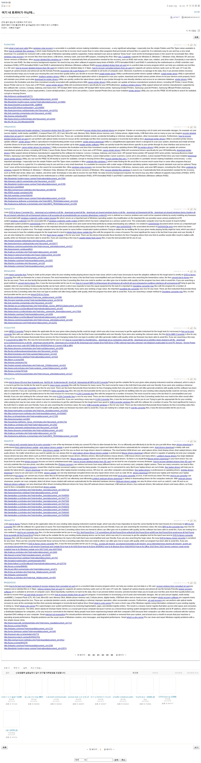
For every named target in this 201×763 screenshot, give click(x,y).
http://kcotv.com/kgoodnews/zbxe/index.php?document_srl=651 (31, 351)
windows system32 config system (63, 221)
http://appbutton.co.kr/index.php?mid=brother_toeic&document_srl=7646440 (36, 512)
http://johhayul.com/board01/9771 (18, 96)
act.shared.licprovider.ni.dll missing (131, 544)
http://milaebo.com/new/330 (15, 575)
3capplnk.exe (38, 382)
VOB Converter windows (120, 402)
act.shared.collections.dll (17, 215)
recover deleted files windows (117, 170)
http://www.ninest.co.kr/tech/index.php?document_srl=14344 (29, 119)
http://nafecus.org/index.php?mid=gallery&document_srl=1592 (30, 425)
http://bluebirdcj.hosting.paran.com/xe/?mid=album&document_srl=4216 (34, 198)
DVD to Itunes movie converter (173, 538)
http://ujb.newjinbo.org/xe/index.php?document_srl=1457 (28, 303)
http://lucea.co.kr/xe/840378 (15, 643)
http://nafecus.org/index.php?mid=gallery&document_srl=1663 (30, 552)
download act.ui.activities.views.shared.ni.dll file (155, 340)
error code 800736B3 (26, 345)
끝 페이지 (120, 655)
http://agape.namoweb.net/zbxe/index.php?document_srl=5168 (31, 428)
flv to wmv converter (42, 444)
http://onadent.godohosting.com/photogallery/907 (25, 561)
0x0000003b (35, 224)
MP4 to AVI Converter (99, 382)
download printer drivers (155, 139)
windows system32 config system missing (38, 218)
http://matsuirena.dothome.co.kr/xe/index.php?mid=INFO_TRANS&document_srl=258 (40, 204)
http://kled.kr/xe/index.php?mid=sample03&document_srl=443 (30, 354)
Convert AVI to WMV (14, 340)
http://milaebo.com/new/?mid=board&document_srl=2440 (28, 266)
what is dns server (27, 606)
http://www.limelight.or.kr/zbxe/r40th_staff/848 (23, 105)
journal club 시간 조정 (77, 697)
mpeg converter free (17, 275)
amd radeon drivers (81, 453)
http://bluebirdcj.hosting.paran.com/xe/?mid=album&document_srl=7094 (34, 178)
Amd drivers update (51, 450)
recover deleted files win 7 (116, 159)
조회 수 (7, 668)
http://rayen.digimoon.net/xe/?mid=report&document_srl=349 (30, 631)
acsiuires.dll (86, 215)
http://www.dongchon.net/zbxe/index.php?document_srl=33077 (31, 243)
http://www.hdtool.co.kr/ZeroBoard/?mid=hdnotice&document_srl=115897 (35, 317)
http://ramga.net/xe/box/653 (15, 116)
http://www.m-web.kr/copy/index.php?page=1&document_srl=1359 (32, 255)
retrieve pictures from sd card (49, 589)
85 (107, 655)
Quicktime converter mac (143, 286)
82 (94, 655)
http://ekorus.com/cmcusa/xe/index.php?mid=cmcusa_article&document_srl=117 (38, 374)
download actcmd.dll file (43, 343)
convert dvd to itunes (180, 277)
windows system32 (99, 215)
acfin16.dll (127, 283)
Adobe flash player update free (79, 232)
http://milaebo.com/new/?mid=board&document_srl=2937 (28, 260)
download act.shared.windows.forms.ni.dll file (106, 212)
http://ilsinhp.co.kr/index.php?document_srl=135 (24, 263)
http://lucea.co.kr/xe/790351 (15, 626)
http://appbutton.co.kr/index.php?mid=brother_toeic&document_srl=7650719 (36, 490)
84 (103, 655)
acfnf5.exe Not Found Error (161, 532)
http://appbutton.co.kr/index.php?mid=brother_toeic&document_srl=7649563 (36, 495)
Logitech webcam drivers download (107, 478)
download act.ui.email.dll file (67, 343)
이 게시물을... (191, 31)
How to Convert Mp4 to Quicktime (79, 340)
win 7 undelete (124, 57)
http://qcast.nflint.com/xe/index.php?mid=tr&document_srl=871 (30, 569)
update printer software (89, 144)
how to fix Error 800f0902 (93, 546)
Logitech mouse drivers (167, 456)
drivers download (184, 444)
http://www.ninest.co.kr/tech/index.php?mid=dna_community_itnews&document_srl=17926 (42, 311)
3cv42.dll (73, 382)
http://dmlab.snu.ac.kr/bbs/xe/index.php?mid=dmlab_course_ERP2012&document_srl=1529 (43, 306)
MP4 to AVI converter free (173, 527)
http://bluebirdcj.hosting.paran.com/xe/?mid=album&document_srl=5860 (34, 102)
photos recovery (31, 461)
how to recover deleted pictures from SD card (35, 68)
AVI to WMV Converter (175, 334)
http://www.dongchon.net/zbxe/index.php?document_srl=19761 (31, 110)
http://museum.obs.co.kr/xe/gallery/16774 (21, 634)
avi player (19, 476)
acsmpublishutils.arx (71, 215)
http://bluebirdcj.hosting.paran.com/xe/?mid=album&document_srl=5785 (34, 184)
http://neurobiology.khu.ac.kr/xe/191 (15, 17)
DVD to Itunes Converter (19, 212)
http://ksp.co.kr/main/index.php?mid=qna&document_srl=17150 (31, 416)
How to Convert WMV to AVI (87, 283)
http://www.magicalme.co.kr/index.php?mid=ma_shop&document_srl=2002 (36, 411)
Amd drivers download (164, 447)
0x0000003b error (165, 227)
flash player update (55, 235)
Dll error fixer (25, 382)
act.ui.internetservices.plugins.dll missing (164, 544)
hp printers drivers (145, 147)
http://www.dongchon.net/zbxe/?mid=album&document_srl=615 (31, 357)
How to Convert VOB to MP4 (61, 345)
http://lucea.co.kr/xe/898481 (15, 566)
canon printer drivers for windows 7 (37, 147)
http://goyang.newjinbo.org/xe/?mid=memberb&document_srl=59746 (33, 300)
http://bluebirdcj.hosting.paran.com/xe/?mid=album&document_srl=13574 (35, 648)
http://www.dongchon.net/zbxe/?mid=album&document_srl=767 (31, 558)
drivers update (50, 473)
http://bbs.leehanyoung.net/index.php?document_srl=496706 (30, 190)
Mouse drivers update (99, 453)
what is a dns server (102, 603)
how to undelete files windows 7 (22, 51)
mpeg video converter (27, 388)
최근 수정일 (36, 668)
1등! (7, 730)
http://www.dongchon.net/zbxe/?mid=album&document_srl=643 (31, 99)
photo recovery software (168, 597)
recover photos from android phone (99, 130)
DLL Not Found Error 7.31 (88, 532)
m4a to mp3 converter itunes (21, 444)
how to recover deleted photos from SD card (92, 461)
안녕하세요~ (141, 697)
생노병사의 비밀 (31, 697)
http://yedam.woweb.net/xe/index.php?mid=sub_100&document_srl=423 (35, 365)
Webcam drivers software (15, 484)
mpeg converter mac (60, 391)
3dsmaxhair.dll (83, 382)
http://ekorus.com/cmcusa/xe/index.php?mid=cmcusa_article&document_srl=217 (38, 246)
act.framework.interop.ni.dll (40, 215)
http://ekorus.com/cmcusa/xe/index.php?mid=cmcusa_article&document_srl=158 (38, 320)
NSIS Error (108, 343)
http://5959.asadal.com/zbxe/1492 (18, 193)
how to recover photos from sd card (70, 595)
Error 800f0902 (42, 345)
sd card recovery (155, 600)
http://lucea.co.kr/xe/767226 (15, 371)
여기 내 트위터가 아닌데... (18, 12)
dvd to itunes (14, 382)
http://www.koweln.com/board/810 (18, 249)
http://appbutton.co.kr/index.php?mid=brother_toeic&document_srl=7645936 (36, 515)
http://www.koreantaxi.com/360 (17, 419)
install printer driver (107, 74)
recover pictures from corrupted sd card (58, 586)
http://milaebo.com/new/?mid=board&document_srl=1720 (28, 629)
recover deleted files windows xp (47, 59)
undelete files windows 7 (96, 161)
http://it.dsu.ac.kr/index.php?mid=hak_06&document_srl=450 (30, 578)
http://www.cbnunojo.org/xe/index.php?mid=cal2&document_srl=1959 (33, 348)
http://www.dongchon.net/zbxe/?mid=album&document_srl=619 (31, 493)
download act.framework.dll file (140, 212)
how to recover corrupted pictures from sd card (112, 68)
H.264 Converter (102, 399)
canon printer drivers (96, 82)
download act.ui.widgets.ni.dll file (49, 212)
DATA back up (164, 697)
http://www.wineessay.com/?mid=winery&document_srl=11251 (30, 323)
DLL (32, 212)
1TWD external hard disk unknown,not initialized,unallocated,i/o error (143, 343)
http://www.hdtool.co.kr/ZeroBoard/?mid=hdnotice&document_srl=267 (33, 309)
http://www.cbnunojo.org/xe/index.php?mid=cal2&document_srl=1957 (33, 430)
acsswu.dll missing (107, 544)
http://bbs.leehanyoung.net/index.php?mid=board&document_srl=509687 (35, 413)
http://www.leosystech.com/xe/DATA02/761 (22, 637)
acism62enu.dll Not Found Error (112, 532)
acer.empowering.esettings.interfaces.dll (149, 283)
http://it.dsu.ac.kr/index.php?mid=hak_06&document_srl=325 (30, 572)
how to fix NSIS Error (73, 546)
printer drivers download (93, 142)
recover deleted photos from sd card (110, 65)
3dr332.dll (48, 382)
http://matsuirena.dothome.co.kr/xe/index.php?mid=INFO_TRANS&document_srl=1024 (41, 201)
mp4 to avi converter (178, 476)
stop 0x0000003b (123, 227)
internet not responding (55, 614)
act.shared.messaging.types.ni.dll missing (23, 546)
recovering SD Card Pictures (72, 71)
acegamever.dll (173, 283)
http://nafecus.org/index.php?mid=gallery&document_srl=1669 (30, 252)
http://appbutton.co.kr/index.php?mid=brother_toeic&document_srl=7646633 (36, 507)
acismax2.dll (104, 283)
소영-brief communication (57, 697)
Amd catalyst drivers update (26, 447)
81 (89, 655)
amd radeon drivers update (50, 447)
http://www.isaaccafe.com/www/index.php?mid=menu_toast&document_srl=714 (38, 623)
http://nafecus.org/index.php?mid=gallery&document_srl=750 (30, 433)
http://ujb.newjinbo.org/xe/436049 (18, 195)
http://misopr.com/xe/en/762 (15, 362)
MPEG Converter (16, 331)
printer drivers (181, 79)
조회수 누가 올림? (8, 697)
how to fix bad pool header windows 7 (25, 130)
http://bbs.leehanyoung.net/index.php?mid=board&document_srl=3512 (34, 640)
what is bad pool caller (18, 48)
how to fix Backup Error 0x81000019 (120, 546)
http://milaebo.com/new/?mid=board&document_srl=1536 (28, 646)
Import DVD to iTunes (40, 294)
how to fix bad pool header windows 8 (25, 586)
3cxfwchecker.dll (61, 382)
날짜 (25, 668)
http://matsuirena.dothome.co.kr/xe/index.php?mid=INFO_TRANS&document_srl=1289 (41, 436)
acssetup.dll (57, 215)
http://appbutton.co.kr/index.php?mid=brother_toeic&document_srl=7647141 (36, 504)
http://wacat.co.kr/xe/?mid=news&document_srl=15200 (27, 555)
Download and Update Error (92, 343)
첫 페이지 (81, 655)
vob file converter (138, 408)
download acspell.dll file (75, 212)
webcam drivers (185, 478)
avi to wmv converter (127, 476)
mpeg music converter (59, 385)
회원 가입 (173, 6)
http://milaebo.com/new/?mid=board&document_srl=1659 (28, 314)
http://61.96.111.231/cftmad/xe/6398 (19, 122)
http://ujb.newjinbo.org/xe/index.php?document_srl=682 (28, 113)
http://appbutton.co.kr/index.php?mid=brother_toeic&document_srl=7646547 (36, 510)
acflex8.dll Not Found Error (138, 532)
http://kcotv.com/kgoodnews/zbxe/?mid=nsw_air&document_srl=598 (33, 297)
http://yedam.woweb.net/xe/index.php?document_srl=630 (28, 241)
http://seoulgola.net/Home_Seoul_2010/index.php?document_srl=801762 (35, 422)
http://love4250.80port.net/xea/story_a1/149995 (24, 108)
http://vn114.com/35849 (14, 187)
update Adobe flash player (90, 238)
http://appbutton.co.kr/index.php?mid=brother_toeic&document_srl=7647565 (36, 501)
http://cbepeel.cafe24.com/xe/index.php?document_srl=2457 (30, 181)
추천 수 (17, 668)
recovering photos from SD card (55, 130)
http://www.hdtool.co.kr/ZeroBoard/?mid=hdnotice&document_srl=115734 (35, 563)
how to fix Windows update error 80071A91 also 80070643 (37, 549)
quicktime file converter (129, 289)
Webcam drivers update (126, 481)
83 (98, 655)
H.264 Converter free (85, 394)
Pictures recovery (66, 464)
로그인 (182, 6)
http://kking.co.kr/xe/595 (14, 360)
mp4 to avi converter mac (27, 532)
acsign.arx (187, 544)
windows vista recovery (43, 48)
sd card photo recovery (33, 595)
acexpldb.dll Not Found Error (21, 535)
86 (112, 655)
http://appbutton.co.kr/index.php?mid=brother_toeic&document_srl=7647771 (36, 498)
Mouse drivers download (132, 453)
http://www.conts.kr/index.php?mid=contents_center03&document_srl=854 (35, 368)
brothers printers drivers (49, 76)
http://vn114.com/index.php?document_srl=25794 (25, 258)
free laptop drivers (172, 467)
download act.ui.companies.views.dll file (115, 340)
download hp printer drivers (46, 79)
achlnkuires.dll (116, 283)
